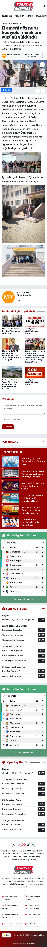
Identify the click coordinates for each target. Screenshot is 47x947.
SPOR (30, 16)
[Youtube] (23, 845)
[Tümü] (43, 442)
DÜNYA (40, 851)
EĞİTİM (7, 857)
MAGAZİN (41, 16)
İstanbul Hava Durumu (32, 897)
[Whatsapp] (33, 845)
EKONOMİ (6, 854)
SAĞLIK (15, 854)
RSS (7, 935)
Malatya (17, 23)
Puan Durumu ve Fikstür (10, 916)
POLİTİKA (19, 16)
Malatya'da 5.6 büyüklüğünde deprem (32, 382)
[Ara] (44, 6)
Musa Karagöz (24, 295)
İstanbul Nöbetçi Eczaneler (10, 897)
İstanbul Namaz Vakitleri (10, 907)
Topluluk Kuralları (18, 860)
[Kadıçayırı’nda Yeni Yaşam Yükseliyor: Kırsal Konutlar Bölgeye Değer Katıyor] (12, 372)
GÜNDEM (7, 16)
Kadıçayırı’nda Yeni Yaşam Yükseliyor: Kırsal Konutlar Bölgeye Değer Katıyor (11, 384)
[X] (14, 845)
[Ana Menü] (3, 6)
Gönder (8, 427)
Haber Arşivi (33, 924)
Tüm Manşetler (34, 915)
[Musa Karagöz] (8, 297)
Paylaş (8, 90)
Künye (39, 857)
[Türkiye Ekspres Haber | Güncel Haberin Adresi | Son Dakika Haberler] (23, 6)
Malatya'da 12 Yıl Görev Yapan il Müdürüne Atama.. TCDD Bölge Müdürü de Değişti (11, 355)
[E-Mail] (19, 301)
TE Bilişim (30, 943)
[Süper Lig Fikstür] (43, 609)
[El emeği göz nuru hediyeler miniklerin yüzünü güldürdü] (23, 73)
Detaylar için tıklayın (23, 599)
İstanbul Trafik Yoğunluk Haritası (32, 907)
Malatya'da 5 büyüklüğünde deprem (31, 331)
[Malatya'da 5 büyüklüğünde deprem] (35, 321)
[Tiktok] (28, 845)
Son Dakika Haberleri (13, 924)
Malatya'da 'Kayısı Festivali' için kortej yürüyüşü (11, 331)
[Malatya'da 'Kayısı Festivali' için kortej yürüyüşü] (12, 321)
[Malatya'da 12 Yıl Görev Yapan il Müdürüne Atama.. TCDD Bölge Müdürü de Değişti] (12, 343)
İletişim (32, 857)
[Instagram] (19, 845)
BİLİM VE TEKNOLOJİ (35, 854)
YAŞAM (22, 854)
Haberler (6, 23)
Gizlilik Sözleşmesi (19, 857)
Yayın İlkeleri (31, 860)
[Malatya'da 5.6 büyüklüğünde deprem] (35, 372)
